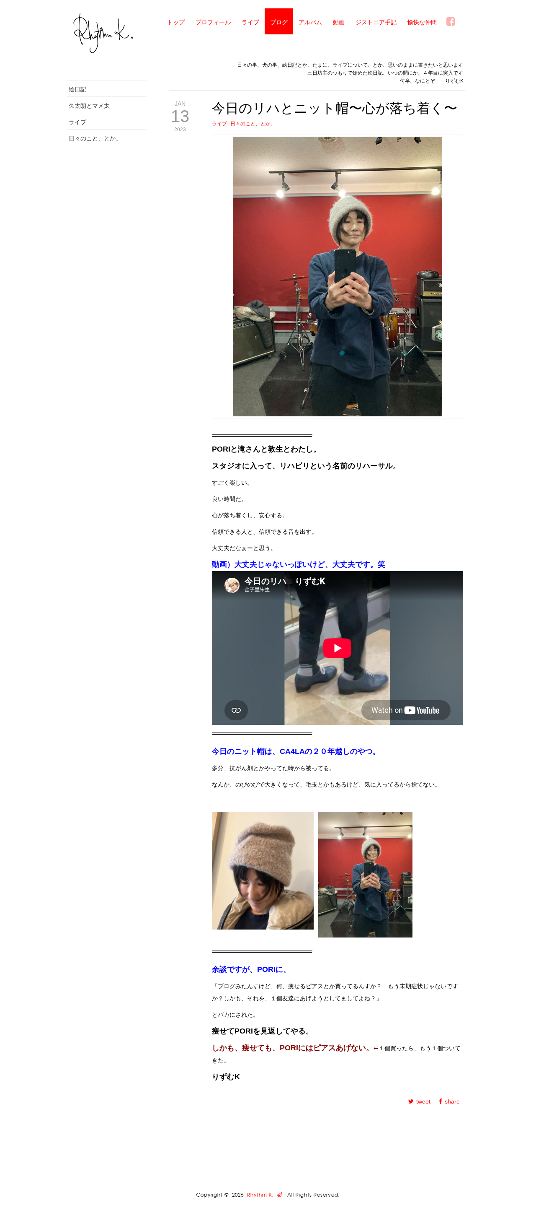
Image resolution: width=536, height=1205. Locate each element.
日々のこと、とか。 (95, 138)
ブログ (279, 22)
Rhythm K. (262, 1194)
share (452, 1101)
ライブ (250, 22)
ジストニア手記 (376, 22)
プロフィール (213, 22)
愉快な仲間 (422, 22)
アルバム (310, 22)
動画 (339, 22)
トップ (176, 22)
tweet (423, 1101)
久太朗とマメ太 (89, 105)
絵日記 (77, 89)
